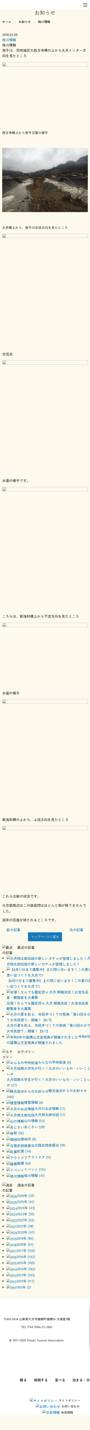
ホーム (6, 21)
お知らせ (25, 21)
